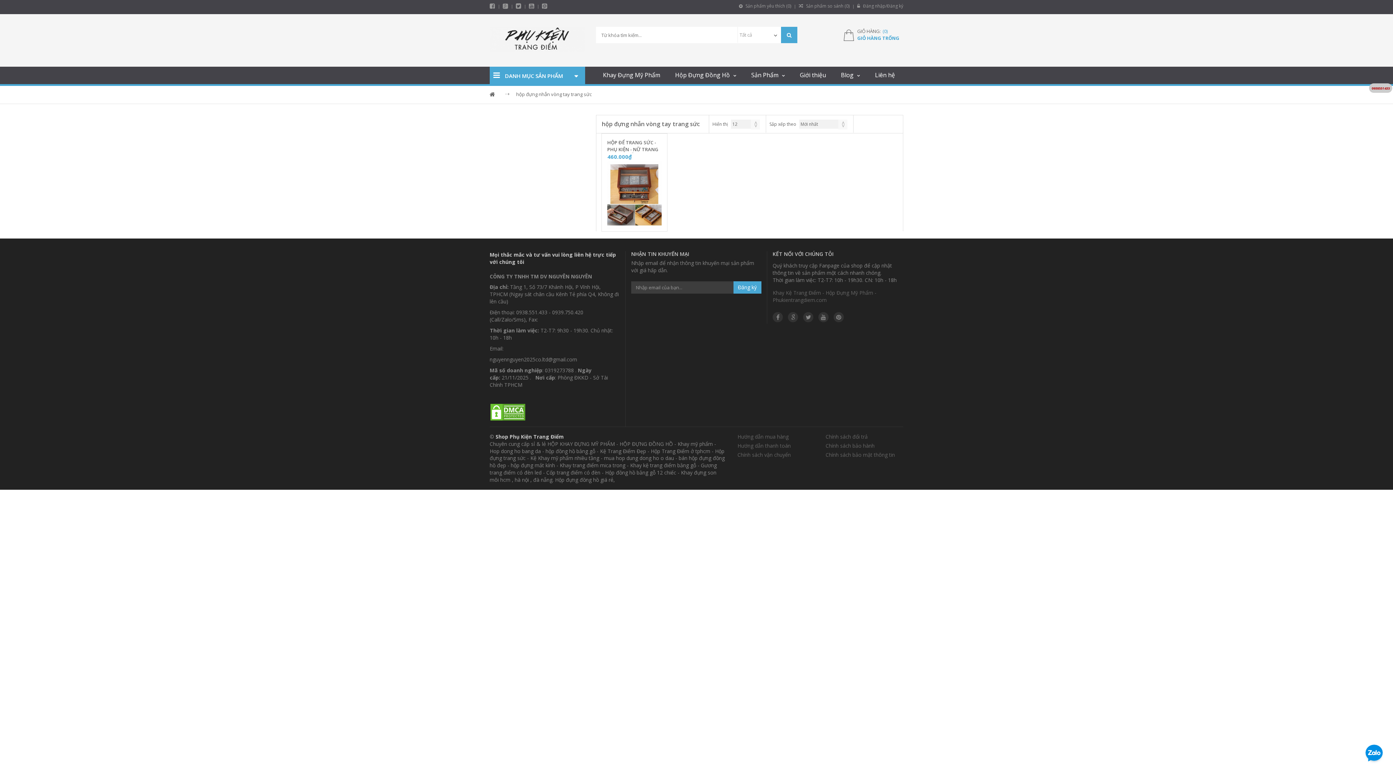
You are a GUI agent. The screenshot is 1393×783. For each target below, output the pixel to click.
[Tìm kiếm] (789, 35)
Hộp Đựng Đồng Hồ (702, 75)
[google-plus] (505, 6)
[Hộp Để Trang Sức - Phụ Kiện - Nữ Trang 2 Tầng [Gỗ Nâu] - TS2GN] (634, 195)
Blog (847, 75)
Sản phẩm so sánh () (827, 6)
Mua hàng (639, 223)
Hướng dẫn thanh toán (764, 445)
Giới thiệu (813, 75)
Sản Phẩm (764, 75)
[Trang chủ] (537, 40)
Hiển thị (720, 124)
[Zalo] (1374, 754)
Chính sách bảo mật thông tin (860, 454)
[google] (793, 317)
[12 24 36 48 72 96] (745, 124)
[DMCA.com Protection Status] (508, 412)
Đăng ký (747, 287)
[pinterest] (544, 6)
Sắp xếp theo (782, 124)
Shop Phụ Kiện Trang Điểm (530, 436)
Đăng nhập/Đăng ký (882, 6)
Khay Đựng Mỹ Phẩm (631, 75)
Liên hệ (885, 75)
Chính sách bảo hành (850, 445)
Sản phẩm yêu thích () (767, 6)
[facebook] (492, 6)
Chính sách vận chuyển (764, 454)
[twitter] (518, 6)
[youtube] (531, 6)
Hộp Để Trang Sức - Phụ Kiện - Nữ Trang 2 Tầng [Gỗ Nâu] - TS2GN (632, 146)
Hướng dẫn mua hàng (763, 436)
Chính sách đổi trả (847, 436)
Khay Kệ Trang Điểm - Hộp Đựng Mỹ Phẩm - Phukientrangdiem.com (824, 296)
